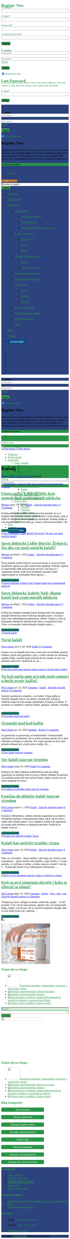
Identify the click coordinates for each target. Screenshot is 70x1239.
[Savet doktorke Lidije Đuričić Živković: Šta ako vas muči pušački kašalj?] (35, 536)
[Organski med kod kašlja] (15, 716)
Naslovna (13, 193)
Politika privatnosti (17, 1230)
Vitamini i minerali (23, 319)
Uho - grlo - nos (58, 893)
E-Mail (5, 16)
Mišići (24, 250)
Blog (10, 330)
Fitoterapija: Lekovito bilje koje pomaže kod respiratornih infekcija (30, 495)
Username (7, 7)
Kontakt (12, 336)
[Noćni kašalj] (9, 632)
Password (7, 25)
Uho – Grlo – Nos (30, 267)
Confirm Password (11, 34)
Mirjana (5, 504)
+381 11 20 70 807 (26, 1225)
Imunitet (25, 296)
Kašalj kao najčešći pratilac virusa (30, 843)
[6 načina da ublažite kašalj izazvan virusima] (25, 789)
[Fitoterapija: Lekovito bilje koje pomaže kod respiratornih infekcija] (35, 486)
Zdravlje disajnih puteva (26, 256)
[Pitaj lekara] (15, 448)
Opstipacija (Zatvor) (31, 216)
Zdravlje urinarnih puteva (27, 273)
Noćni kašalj (11, 640)
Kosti (23, 245)
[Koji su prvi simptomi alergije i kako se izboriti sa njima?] (31, 875)
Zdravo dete (20, 284)
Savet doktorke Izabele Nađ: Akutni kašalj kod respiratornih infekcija (31, 595)
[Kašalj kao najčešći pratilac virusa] (20, 836)
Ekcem (24, 290)
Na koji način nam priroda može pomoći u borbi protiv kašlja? (35, 678)
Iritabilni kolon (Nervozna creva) (38, 228)
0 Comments (45, 646)
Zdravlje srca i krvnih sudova (22, 1162)
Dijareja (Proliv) (29, 222)
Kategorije (13, 205)
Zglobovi (25, 239)
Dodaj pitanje (15, 199)
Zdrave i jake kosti (23, 233)
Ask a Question (9, 181)
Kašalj (24, 262)
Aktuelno (32, 687)
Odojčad (25, 301)
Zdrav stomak (21, 210)
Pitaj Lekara (7, 646)
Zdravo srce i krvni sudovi (27, 279)
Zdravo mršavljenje (24, 307)
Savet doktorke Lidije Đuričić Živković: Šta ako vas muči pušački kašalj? (34, 545)
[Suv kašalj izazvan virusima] (16, 752)
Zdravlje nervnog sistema (27, 313)
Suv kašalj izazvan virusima (24, 759)
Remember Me (13, 73)
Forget (4, 62)
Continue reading (10, 530)
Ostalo (17, 324)
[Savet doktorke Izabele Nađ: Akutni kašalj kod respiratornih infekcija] (35, 586)
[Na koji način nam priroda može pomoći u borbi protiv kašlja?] (34, 669)
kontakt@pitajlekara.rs (26, 1219)
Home (4, 476)
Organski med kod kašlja (22, 723)
